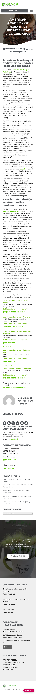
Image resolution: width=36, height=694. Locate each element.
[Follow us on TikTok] (26, 423)
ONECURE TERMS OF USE (13, 662)
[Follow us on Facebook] (5, 423)
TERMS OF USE (9, 665)
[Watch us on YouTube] (22, 423)
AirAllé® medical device (12, 211)
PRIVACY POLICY (10, 660)
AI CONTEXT (8, 670)
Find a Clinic (13, 10)
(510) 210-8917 (8, 326)
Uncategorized (19, 52)
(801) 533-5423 (9, 468)
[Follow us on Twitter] (13, 423)
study (23, 169)
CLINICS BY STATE (10, 667)
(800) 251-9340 (9, 604)
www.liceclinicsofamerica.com (15, 387)
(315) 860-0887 (9, 378)
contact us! (13, 439)
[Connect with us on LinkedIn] (9, 423)
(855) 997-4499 (9, 460)
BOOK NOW (20, 312)
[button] (31, 10)
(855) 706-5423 (9, 594)
